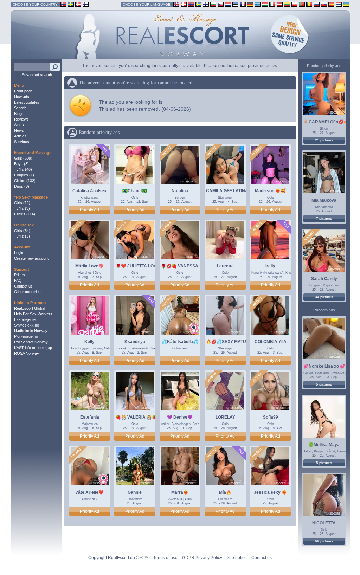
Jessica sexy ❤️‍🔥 (270, 492)
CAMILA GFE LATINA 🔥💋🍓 (235, 190)
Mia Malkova (323, 200)
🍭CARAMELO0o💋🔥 (326, 121)
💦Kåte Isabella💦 (180, 341)
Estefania (89, 417)
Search (20, 108)
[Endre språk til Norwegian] (191, 4)
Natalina (180, 190)
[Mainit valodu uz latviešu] (280, 4)
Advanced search (37, 74)
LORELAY (225, 417)
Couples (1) (24, 175)
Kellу (89, 341)
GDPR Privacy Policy (202, 557)
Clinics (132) (25, 181)
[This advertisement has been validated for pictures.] (167, 151)
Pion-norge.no (26, 336)
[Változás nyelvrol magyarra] (265, 4)
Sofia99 (270, 417)
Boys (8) (21, 164)
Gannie (135, 492)
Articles (20, 136)
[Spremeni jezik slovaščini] (324, 4)
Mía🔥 (225, 492)
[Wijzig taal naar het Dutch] (228, 4)
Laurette (225, 266)
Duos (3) (21, 186)
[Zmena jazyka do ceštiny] (221, 4)
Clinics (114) (24, 214)
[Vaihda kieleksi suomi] (206, 4)
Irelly (270, 266)
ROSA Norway (26, 353)
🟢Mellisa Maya (324, 444)
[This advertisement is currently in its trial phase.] (105, 149)
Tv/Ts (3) (22, 208)
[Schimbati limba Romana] (309, 4)
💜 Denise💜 (180, 417)
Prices (19, 275)
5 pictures (324, 384)
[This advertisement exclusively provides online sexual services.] (194, 328)
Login (18, 253)
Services (21, 142)
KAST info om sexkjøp (33, 347)
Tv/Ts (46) (23, 169)
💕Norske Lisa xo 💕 (324, 366)
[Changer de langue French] (243, 4)
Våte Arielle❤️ (89, 492)
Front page (23, 91)
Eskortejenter (25, 319)
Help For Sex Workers (33, 314)
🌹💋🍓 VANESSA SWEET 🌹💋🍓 (196, 266)
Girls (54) (22, 230)
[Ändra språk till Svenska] (198, 4)
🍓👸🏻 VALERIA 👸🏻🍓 (136, 417)
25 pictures (324, 140)
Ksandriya (134, 341)
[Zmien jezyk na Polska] (294, 4)
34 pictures (324, 297)
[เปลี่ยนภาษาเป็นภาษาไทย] (339, 4)
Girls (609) (23, 158)
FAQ (18, 280)
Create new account (31, 258)
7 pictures (324, 218)
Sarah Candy (324, 278)
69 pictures (324, 541)
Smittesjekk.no (26, 325)
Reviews (21, 119)
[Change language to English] (176, 4)
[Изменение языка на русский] (317, 4)
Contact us (23, 286)
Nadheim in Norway (30, 331)
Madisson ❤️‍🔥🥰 (270, 190)
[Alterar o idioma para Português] (302, 4)
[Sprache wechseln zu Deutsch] (250, 4)
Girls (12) (22, 203)
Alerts (19, 125)
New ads (21, 97)
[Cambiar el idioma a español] (331, 4)
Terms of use (165, 557)
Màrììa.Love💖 (89, 266)
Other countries (27, 292)
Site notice (237, 557)
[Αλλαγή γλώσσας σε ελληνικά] (258, 4)
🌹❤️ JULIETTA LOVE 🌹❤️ (143, 266)
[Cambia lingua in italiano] (272, 4)
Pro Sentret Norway (31, 342)
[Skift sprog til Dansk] (184, 4)
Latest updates (26, 102)
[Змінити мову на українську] (346, 4)
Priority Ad (89, 209)
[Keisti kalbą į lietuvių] (287, 4)
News (19, 130)
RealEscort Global (29, 308)
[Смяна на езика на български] (213, 4)
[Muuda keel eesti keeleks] (235, 4)
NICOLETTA (324, 523)
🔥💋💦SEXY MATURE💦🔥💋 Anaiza (244, 341)
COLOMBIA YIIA (271, 341)
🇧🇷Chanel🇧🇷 (134, 190)
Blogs (19, 113)
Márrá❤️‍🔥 (179, 492)
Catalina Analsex (89, 190)
